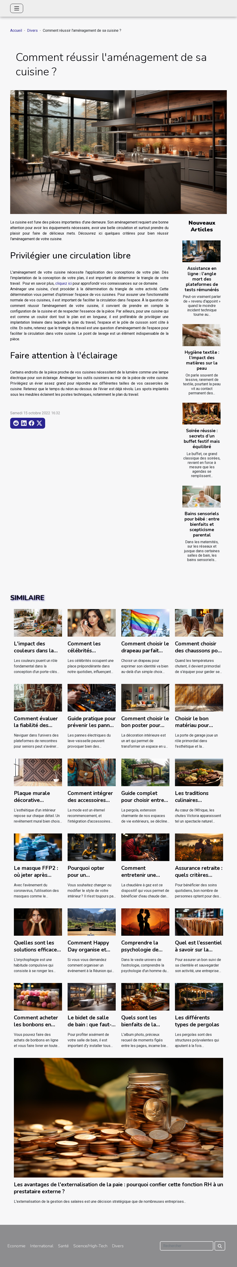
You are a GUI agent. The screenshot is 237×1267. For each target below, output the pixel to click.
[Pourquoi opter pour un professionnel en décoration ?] (92, 847)
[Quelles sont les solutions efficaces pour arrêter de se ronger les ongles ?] (38, 921)
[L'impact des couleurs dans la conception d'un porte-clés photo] (38, 622)
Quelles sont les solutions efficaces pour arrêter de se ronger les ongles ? (37, 953)
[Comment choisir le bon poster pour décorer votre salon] (145, 697)
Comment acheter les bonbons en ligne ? (36, 1024)
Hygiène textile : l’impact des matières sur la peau (202, 360)
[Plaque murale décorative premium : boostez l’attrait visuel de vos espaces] (38, 772)
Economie (16, 1246)
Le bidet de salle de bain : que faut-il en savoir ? (91, 1024)
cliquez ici (63, 283)
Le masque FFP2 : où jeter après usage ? (36, 875)
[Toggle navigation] (16, 8)
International (41, 1246)
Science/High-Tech (90, 1246)
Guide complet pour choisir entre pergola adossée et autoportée (145, 804)
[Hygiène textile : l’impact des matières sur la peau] (201, 335)
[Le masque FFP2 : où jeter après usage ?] (38, 847)
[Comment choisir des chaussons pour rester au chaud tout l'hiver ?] (199, 622)
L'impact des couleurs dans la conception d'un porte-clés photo (35, 654)
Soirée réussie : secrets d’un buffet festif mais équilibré (202, 439)
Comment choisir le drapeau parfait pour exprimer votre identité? (145, 654)
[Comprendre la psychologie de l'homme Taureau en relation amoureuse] (145, 921)
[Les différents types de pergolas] (199, 996)
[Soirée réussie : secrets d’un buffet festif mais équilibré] (201, 413)
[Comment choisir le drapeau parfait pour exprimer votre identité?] (145, 622)
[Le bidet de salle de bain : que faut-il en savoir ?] (92, 996)
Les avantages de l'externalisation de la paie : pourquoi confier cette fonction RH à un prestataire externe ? (118, 1188)
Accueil (16, 30)
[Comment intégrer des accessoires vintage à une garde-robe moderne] (92, 772)
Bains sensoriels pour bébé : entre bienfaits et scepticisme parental (201, 524)
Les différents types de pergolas (197, 1021)
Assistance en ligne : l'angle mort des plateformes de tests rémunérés (202, 279)
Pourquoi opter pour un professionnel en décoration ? (88, 879)
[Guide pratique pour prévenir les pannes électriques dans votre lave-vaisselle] (92, 697)
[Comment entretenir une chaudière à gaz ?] (145, 847)
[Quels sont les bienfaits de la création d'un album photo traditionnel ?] (145, 996)
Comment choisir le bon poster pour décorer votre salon (145, 729)
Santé (63, 1246)
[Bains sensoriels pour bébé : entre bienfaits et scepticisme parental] (201, 496)
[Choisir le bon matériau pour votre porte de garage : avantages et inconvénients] (199, 697)
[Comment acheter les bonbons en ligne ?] (38, 996)
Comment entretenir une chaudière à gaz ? (141, 875)
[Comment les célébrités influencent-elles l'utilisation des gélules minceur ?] (92, 622)
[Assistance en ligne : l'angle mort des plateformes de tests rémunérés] (201, 251)
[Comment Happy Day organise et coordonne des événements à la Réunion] (92, 921)
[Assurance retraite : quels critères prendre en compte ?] (199, 847)
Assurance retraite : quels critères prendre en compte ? (198, 879)
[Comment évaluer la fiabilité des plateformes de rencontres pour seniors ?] (38, 697)
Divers (32, 30)
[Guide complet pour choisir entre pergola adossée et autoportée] (145, 772)
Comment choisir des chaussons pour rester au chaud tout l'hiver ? (199, 654)
